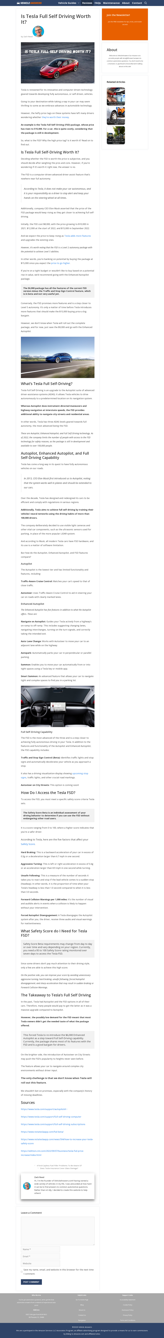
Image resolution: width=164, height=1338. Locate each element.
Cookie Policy (127, 1305)
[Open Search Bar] (145, 3)
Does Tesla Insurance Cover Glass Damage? (59, 1168)
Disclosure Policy (127, 1310)
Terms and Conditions (127, 1320)
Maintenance (111, 3)
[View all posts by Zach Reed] (38, 36)
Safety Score (28, 844)
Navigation (82, 1320)
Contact (137, 3)
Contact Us (82, 1315)
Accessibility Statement (127, 1300)
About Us (82, 1310)
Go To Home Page (82, 1300)
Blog (82, 1305)
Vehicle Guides (67, 3)
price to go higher (60, 263)
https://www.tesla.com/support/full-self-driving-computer (51, 1116)
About (126, 3)
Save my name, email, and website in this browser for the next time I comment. (59, 1271)
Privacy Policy (127, 1315)
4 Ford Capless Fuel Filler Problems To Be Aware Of (59, 1165)
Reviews (87, 3)
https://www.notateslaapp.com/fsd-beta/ (42, 1131)
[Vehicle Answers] (30, 3)
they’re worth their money (55, 117)
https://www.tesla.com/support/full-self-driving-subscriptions (53, 1124)
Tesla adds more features (77, 235)
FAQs (98, 3)
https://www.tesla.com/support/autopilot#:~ (44, 1109)
